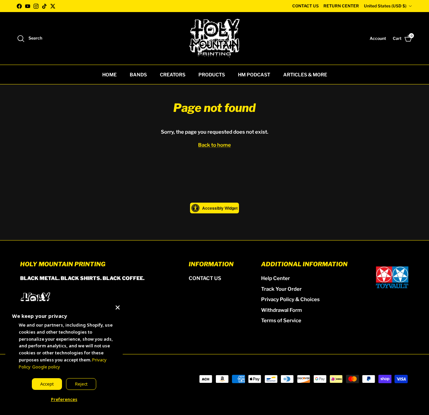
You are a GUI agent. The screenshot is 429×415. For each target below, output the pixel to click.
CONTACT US (305, 5)
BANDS (138, 74)
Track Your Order (281, 289)
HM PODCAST (254, 74)
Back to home (214, 145)
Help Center (275, 278)
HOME (109, 74)
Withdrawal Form (281, 310)
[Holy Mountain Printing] (214, 38)
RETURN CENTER (341, 5)
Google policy (46, 367)
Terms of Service (281, 321)
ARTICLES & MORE (305, 74)
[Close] (117, 306)
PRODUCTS (211, 74)
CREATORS (172, 74)
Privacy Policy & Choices (290, 299)
